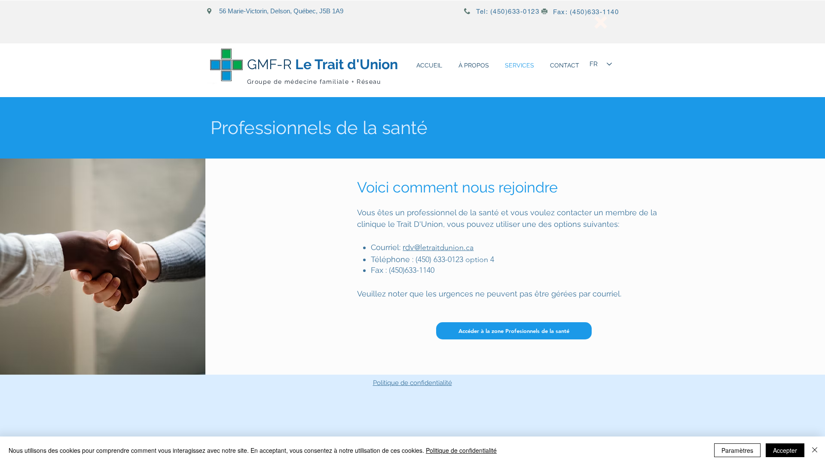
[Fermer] (815, 450)
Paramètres (737, 450)
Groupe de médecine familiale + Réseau (314, 81)
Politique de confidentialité (412, 383)
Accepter (785, 450)
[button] (600, 22)
